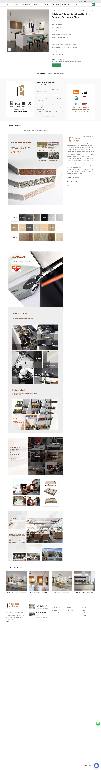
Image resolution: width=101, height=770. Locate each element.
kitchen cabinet (48, 104)
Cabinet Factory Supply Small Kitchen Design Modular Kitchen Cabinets (39, 593)
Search (93, 4)
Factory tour (69, 608)
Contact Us (69, 613)
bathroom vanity (49, 97)
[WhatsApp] (82, 1)
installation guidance (56, 613)
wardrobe (42, 97)
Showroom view (70, 605)
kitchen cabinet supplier (42, 92)
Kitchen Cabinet (58, 10)
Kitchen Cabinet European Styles (62, 61)
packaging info (55, 610)
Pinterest (84, 615)
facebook (84, 605)
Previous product (91, 10)
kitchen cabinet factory (58, 90)
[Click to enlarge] (9, 49)
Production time (55, 605)
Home (53, 10)
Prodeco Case (70, 610)
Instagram (84, 610)
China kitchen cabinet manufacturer (44, 90)
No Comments (45, 608)
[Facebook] (76, 1)
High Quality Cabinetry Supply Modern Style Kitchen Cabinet (61, 593)
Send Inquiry (56, 65)
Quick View (26, 573)
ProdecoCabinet (85, 618)
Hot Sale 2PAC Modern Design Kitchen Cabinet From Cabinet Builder (16, 593)
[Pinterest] (80, 1)
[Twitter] (78, 1)
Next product (94, 10)
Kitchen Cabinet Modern (75, 61)
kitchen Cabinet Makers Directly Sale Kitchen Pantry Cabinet (84, 593)
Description (41, 73)
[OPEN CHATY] (96, 765)
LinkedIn (83, 613)
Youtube (84, 608)
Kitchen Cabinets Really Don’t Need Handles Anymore (41, 614)
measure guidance (56, 608)
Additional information (56, 73)
